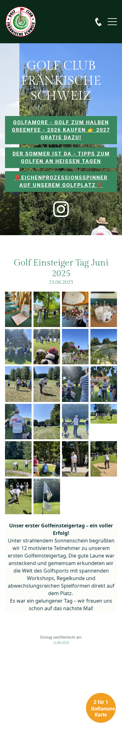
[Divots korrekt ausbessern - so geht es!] (18, 496)
